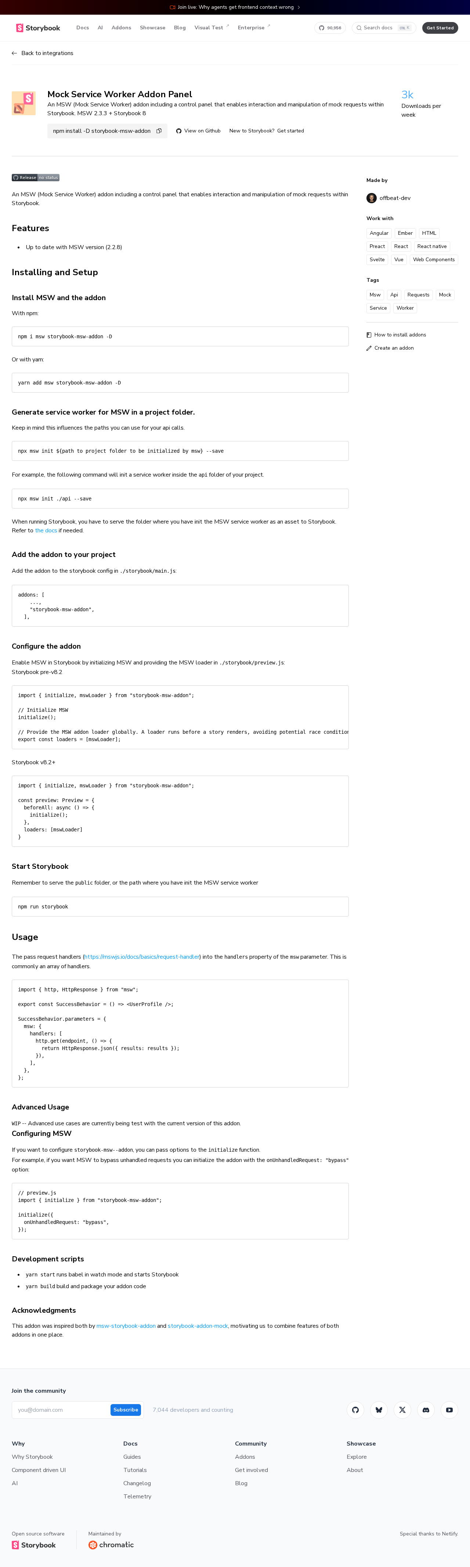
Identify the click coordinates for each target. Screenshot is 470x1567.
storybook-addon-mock (198, 1326)
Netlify (449, 1533)
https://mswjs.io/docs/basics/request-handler (141, 957)
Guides (132, 1457)
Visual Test (209, 27)
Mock (445, 294)
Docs (82, 27)
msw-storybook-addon (126, 1326)
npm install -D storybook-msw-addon (102, 131)
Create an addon (394, 348)
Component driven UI (39, 1470)
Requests (419, 294)
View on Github (202, 130)
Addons (121, 27)
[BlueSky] (379, 1410)
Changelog (137, 1483)
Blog (180, 27)
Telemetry (137, 1497)
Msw (375, 294)
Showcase (152, 27)
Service (378, 308)
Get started (290, 130)
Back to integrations (47, 53)
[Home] (38, 28)
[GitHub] (355, 1410)
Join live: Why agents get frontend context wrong (236, 7)
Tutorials (135, 1470)
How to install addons (400, 334)
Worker (405, 308)
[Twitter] (402, 1410)
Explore (357, 1457)
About (355, 1470)
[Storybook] (426, 1410)
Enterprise (251, 27)
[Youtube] (449, 1410)
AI (100, 27)
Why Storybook (32, 1457)
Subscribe (125, 1409)
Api (394, 294)
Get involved (251, 1470)
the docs (46, 530)
